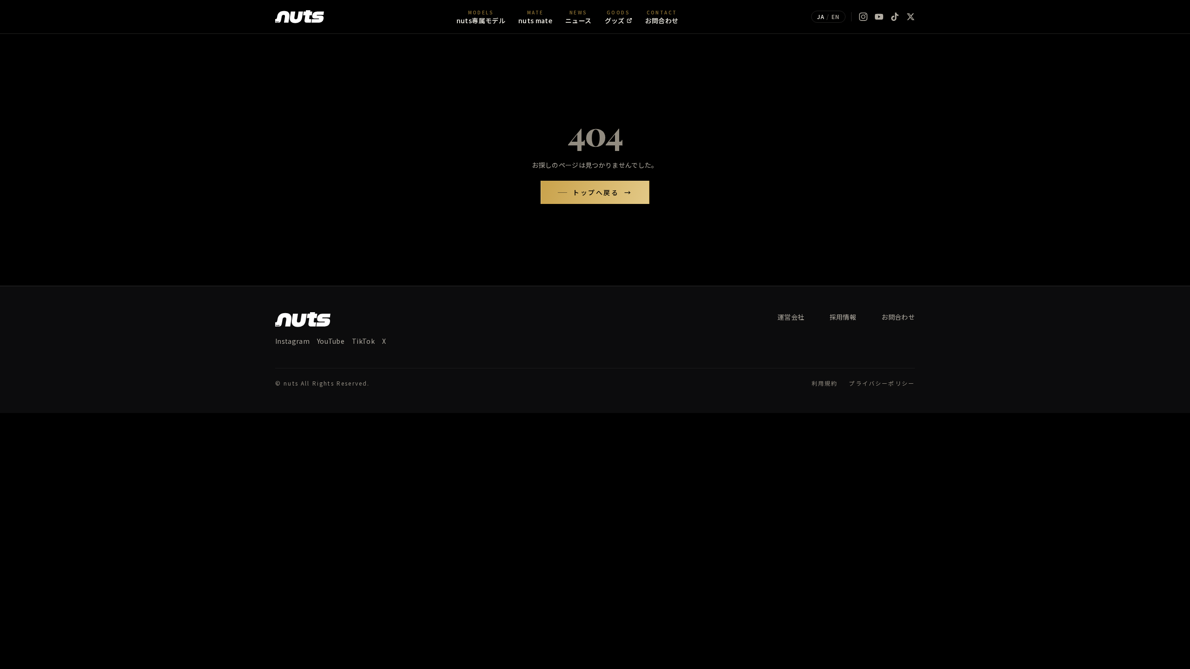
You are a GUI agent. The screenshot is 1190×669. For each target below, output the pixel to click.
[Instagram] (863, 17)
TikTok (363, 341)
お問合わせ (898, 316)
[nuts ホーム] (299, 16)
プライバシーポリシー (882, 383)
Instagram (292, 341)
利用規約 (825, 383)
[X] (910, 17)
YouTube (330, 341)
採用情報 (843, 316)
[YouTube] (879, 17)
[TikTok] (895, 17)
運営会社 (791, 316)
